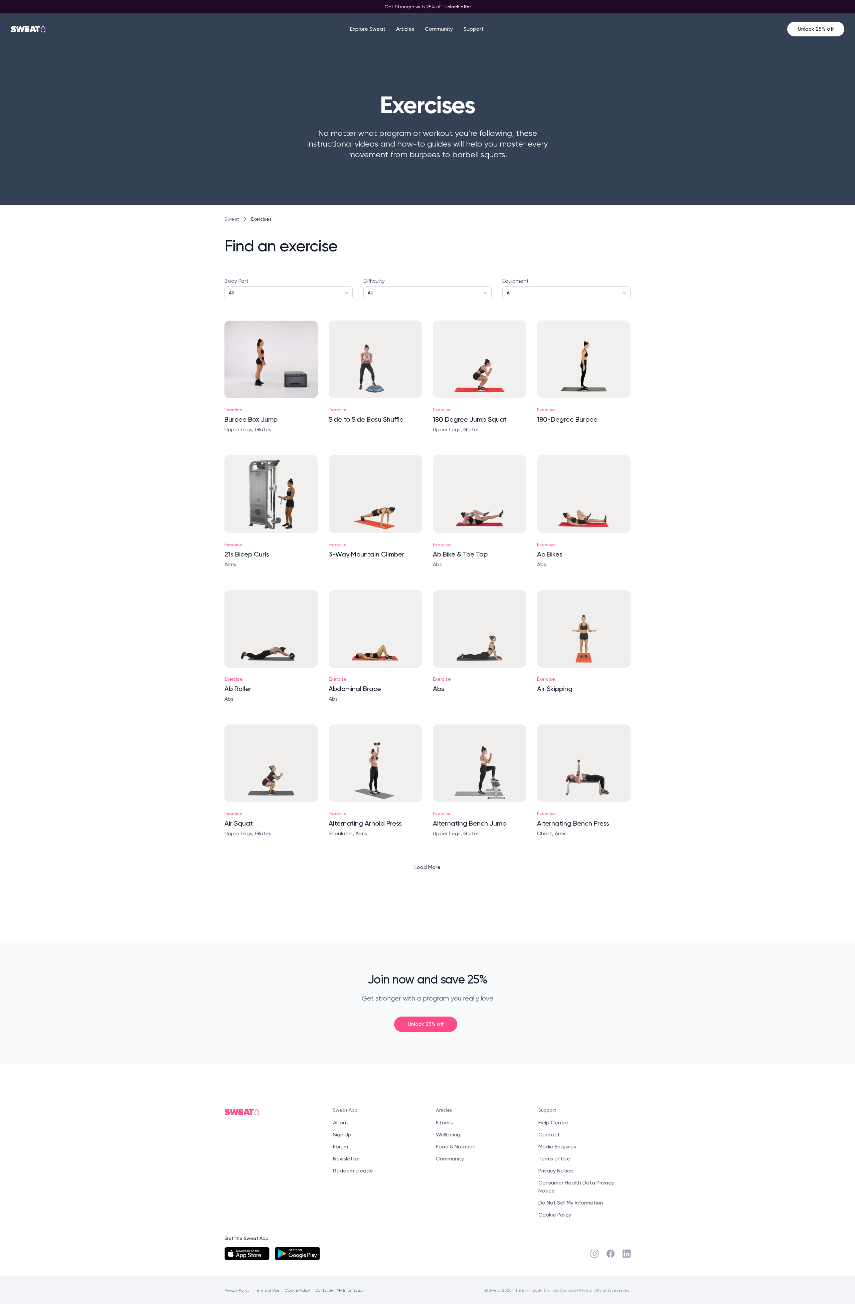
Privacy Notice (555, 1170)
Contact (549, 1134)
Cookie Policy (554, 1215)
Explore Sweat (367, 29)
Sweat (231, 219)
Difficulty (374, 286)
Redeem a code (353, 1170)
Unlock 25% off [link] (426, 1024)
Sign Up (342, 1134)
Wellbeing (448, 1134)
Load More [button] (427, 867)
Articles (405, 29)
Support (474, 29)
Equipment (515, 286)
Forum (340, 1146)
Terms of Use (554, 1158)
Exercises (261, 219)
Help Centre (553, 1122)
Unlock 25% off (816, 29)
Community (439, 29)
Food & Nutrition (456, 1146)
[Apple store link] (247, 1253)
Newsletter (346, 1158)
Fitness (444, 1122)
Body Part (236, 286)
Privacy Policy (236, 1290)
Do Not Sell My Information (570, 1203)
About (340, 1122)
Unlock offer (458, 6)
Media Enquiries (557, 1146)
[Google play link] (297, 1253)
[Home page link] (28, 29)
